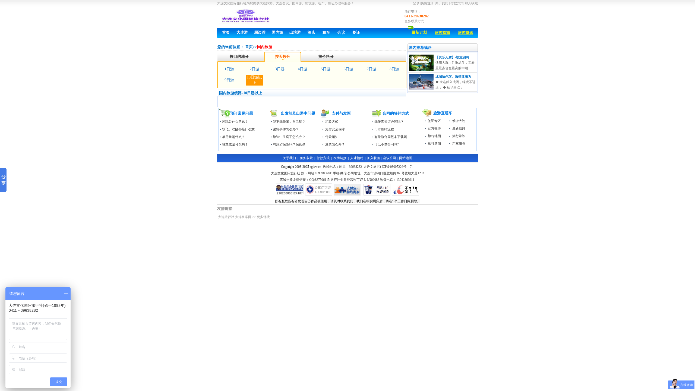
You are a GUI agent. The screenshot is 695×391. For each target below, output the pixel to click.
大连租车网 (243, 217)
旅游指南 (442, 33)
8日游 (394, 69)
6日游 (348, 69)
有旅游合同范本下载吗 (390, 137)
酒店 (311, 32)
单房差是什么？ (233, 137)
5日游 (325, 69)
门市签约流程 (384, 129)
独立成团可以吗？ (235, 144)
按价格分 (326, 57)
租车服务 (458, 144)
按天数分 (282, 57)
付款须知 (331, 137)
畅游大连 (458, 121)
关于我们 (441, 3)
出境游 (295, 32)
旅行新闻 (434, 144)
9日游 (229, 80)
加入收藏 (471, 3)
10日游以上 (254, 80)
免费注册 (428, 3)
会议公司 (389, 158)
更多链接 (263, 217)
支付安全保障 (335, 129)
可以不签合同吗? (386, 144)
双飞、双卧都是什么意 (238, 129)
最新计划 (419, 32)
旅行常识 (458, 136)
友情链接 (339, 158)
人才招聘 (356, 158)
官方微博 (434, 128)
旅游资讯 (465, 33)
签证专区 (434, 121)
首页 (226, 32)
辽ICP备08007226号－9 (394, 167)
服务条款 (306, 158)
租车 (326, 32)
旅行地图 (434, 136)
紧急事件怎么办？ (286, 129)
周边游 (260, 32)
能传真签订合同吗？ (389, 122)
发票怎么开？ (335, 144)
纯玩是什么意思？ (235, 122)
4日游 (302, 69)
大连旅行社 (226, 217)
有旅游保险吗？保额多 (289, 144)
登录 (416, 3)
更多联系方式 (414, 21)
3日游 (280, 69)
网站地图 (405, 158)
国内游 (277, 32)
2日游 (254, 69)
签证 (356, 32)
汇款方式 (331, 122)
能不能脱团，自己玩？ (289, 122)
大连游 (242, 32)
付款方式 (456, 3)
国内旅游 (264, 47)
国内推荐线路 (420, 48)
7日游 (371, 69)
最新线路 (458, 128)
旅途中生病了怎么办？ (289, 137)
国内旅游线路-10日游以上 (240, 93)
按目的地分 (239, 57)
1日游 (229, 69)
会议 (341, 32)
